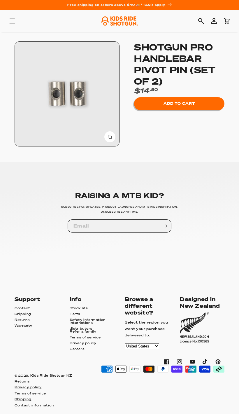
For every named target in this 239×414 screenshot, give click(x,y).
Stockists (78, 308)
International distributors (82, 326)
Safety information (88, 320)
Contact (22, 308)
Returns (22, 320)
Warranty (23, 326)
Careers (77, 349)
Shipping (23, 314)
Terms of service (85, 337)
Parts (75, 314)
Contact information (34, 405)
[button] (12, 21)
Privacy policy (83, 343)
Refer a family (83, 331)
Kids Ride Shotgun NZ (51, 375)
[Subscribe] (165, 226)
